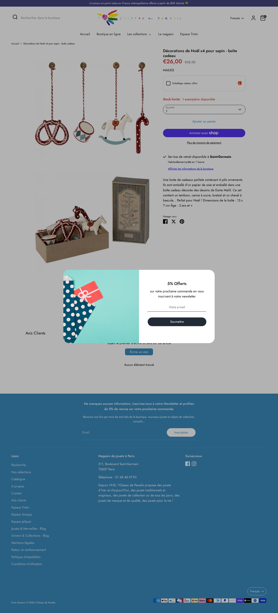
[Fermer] (210, 275)
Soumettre (177, 321)
